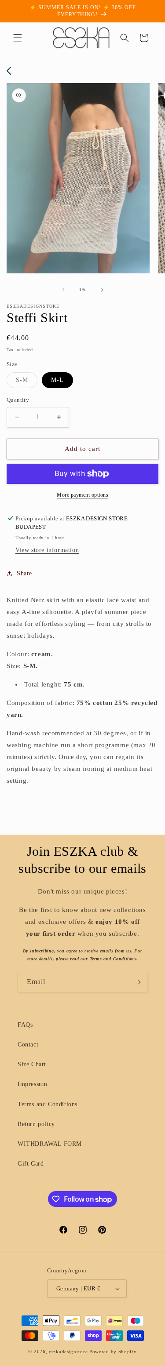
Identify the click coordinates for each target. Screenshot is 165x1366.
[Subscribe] (137, 982)
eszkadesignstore (68, 1351)
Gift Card (31, 1163)
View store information (47, 550)
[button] (17, 37)
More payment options (82, 495)
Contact (28, 1044)
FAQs (25, 1024)
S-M (26, 382)
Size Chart (32, 1064)
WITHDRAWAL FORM (50, 1144)
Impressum (32, 1084)
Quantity (18, 399)
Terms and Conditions (47, 1104)
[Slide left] (63, 289)
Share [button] (24, 573)
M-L (57, 380)
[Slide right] (102, 289)
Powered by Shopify (113, 1351)
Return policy (36, 1124)
